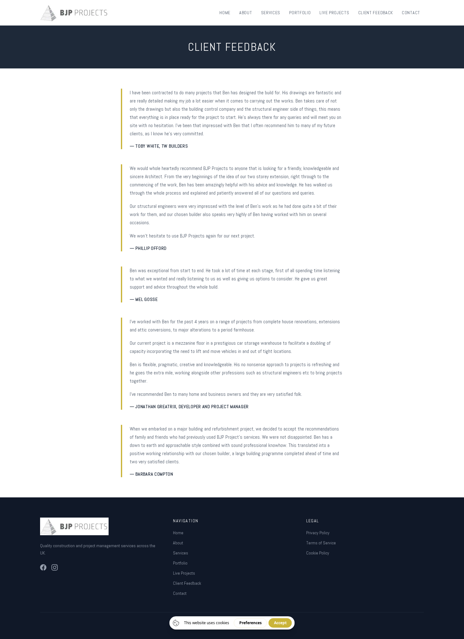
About (245, 12)
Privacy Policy (318, 533)
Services (271, 12)
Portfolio (300, 12)
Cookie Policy (317, 553)
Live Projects (334, 12)
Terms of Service (321, 543)
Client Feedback (375, 12)
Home (224, 12)
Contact (411, 12)
